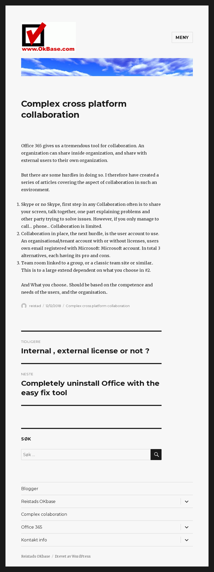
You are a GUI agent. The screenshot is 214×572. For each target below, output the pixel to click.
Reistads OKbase (38, 501)
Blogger (29, 488)
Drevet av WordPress (73, 556)
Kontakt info (34, 539)
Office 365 (31, 527)
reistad (35, 306)
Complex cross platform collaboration (98, 306)
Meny (182, 37)
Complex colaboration (44, 514)
